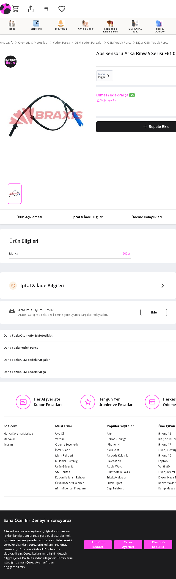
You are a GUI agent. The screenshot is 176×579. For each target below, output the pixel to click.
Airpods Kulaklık (117, 455)
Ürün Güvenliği (64, 466)
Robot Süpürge (116, 439)
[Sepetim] (15, 9)
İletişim (8, 444)
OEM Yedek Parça (119, 42)
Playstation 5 (115, 461)
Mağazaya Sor (108, 100)
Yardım (60, 439)
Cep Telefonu (115, 488)
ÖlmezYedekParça (112, 95)
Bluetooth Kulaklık (118, 472)
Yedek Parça (61, 42)
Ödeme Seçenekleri (67, 444)
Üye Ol (59, 434)
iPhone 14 (113, 444)
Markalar (9, 439)
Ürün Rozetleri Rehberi (70, 483)
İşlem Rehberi (64, 455)
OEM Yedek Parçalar (89, 42)
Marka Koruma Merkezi (18, 434)
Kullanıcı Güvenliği (66, 461)
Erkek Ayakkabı (116, 477)
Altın (110, 434)
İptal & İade (62, 450)
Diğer (127, 253)
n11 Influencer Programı (70, 488)
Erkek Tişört (114, 483)
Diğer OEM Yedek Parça (152, 42)
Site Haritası (63, 472)
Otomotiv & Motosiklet (33, 42)
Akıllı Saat (113, 450)
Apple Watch (115, 466)
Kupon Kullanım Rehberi (70, 477)
